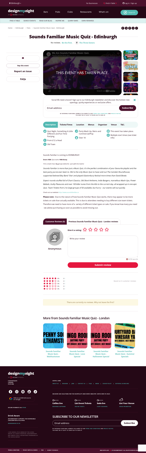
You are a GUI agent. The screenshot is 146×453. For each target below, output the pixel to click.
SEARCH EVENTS (29, 21)
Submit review (103, 264)
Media (97, 383)
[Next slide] (133, 340)
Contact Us (81, 383)
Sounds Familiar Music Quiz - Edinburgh (49, 28)
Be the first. (67, 43)
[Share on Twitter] (126, 28)
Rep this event (23, 65)
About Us (55, 383)
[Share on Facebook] (122, 28)
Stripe (24, 407)
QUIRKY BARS (73, 21)
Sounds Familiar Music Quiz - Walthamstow (53, 354)
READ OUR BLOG (45, 21)
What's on (103, 11)
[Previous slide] (48, 340)
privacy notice (116, 113)
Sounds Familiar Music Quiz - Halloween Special (101, 354)
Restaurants (86, 11)
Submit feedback (52, 450)
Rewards (65, 383)
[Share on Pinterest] (129, 28)
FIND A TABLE (15, 21)
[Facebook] (10, 391)
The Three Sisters (87, 43)
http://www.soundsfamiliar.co (69, 192)
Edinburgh (20, 28)
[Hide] (134, 99)
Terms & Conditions (14, 450)
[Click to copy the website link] (136, 28)
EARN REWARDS (88, 21)
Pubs (57, 11)
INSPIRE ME (60, 21)
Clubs (70, 11)
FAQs (23, 79)
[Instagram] (16, 391)
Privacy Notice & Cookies (30, 450)
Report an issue (23, 71)
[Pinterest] (23, 391)
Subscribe (127, 107)
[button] (74, 278)
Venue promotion (125, 406)
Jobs (73, 383)
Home (10, 28)
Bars (46, 11)
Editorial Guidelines (122, 383)
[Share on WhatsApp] (133, 28)
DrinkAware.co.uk (14, 423)
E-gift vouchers (102, 406)
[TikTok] (35, 391)
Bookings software (59, 406)
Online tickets (79, 406)
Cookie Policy (107, 383)
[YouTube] (29, 391)
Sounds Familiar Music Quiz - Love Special (77, 354)
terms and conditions (100, 113)
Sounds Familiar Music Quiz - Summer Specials (124, 354)
